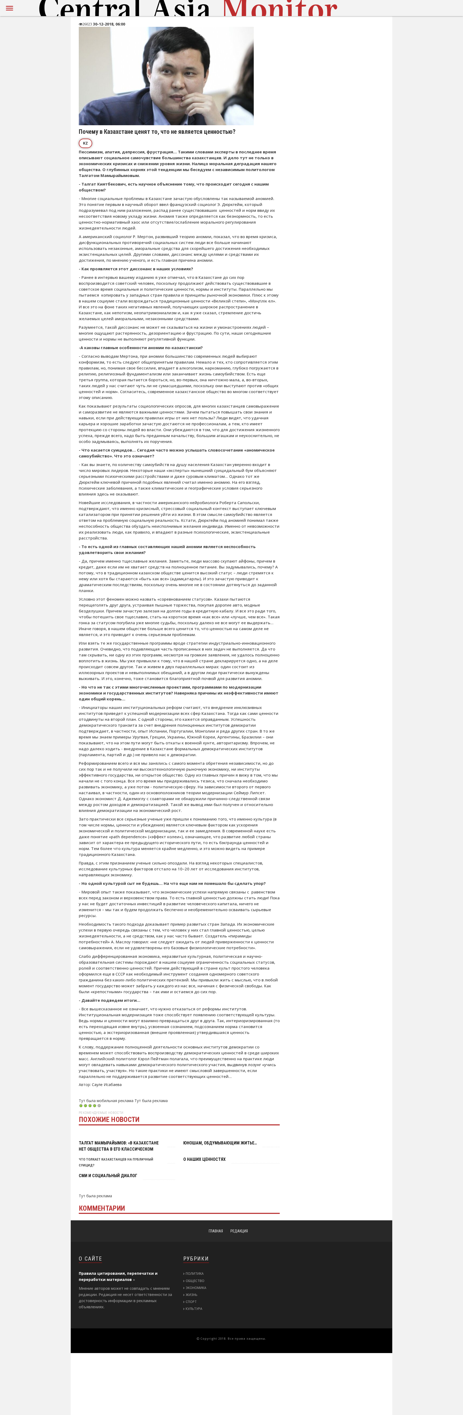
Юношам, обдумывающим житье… (214, 1143)
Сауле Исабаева (107, 1084)
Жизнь (191, 1294)
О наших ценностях (201, 1159)
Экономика (196, 1287)
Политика (195, 1273)
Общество (195, 1281)
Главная (216, 1231)
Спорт (191, 1301)
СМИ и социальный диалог (103, 1176)
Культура (194, 1308)
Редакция (239, 1231)
